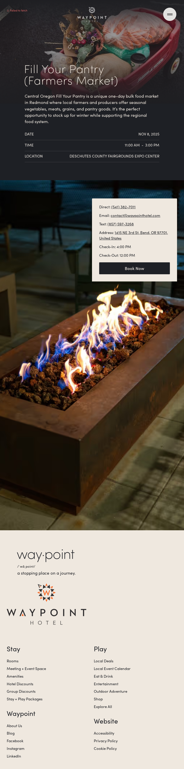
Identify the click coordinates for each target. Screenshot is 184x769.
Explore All (103, 706)
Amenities (15, 676)
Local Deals (103, 660)
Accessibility (104, 733)
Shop (98, 699)
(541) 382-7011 (123, 206)
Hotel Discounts (20, 683)
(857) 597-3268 (120, 224)
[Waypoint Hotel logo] (46, 604)
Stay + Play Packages (24, 699)
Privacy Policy (106, 740)
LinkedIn (14, 756)
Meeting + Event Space (26, 668)
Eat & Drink (103, 676)
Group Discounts (21, 691)
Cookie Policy (105, 748)
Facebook (15, 740)
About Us (14, 725)
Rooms (12, 660)
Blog (11, 733)
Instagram (15, 748)
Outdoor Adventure (110, 691)
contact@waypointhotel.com (135, 215)
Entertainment (106, 683)
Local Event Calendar (112, 668)
